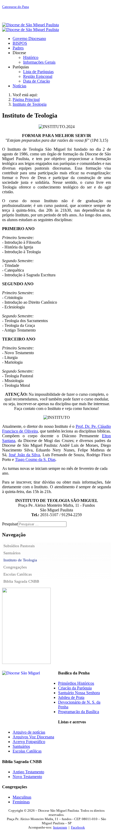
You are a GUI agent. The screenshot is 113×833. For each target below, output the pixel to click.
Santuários (11, 553)
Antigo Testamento (28, 772)
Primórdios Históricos (76, 683)
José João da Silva (24, 455)
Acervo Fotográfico (29, 741)
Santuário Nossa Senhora (79, 692)
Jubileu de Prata (71, 697)
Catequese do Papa (15, 7)
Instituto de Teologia (20, 560)
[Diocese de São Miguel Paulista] (30, 27)
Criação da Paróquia (75, 688)
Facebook (78, 827)
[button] (19, 52)
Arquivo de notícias (29, 732)
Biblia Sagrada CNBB (21, 581)
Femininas (21, 802)
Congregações (15, 567)
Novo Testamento (27, 776)
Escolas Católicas (17, 574)
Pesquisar (10, 524)
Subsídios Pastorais (19, 546)
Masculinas (22, 797)
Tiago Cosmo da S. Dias (35, 459)
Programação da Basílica (78, 711)
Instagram (60, 827)
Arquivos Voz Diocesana (33, 737)
